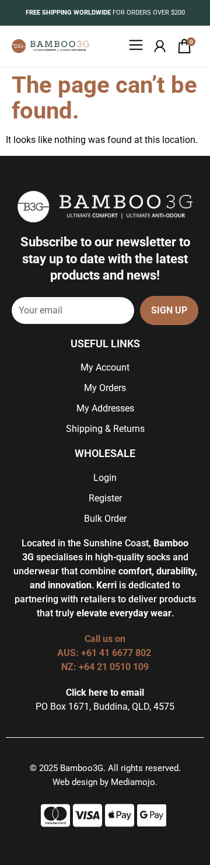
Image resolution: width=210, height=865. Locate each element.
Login (105, 477)
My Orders (105, 387)
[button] (136, 46)
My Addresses (105, 408)
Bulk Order (105, 518)
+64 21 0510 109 (114, 666)
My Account (105, 367)
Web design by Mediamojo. (105, 782)
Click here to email (105, 692)
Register (105, 498)
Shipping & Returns (105, 428)
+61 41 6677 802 (117, 652)
